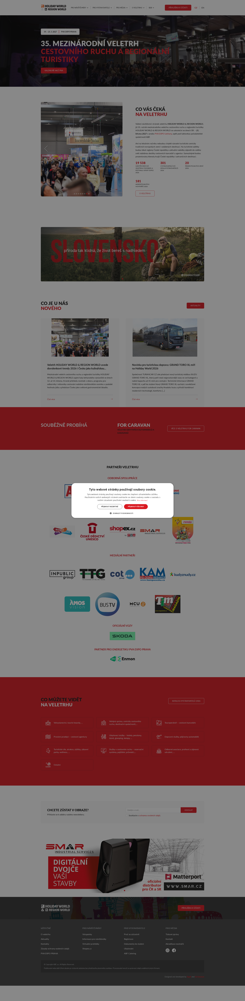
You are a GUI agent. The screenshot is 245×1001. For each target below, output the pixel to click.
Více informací (142, 500)
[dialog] (122, 500)
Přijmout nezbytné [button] (109, 506)
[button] (122, 513)
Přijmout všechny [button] (136, 506)
